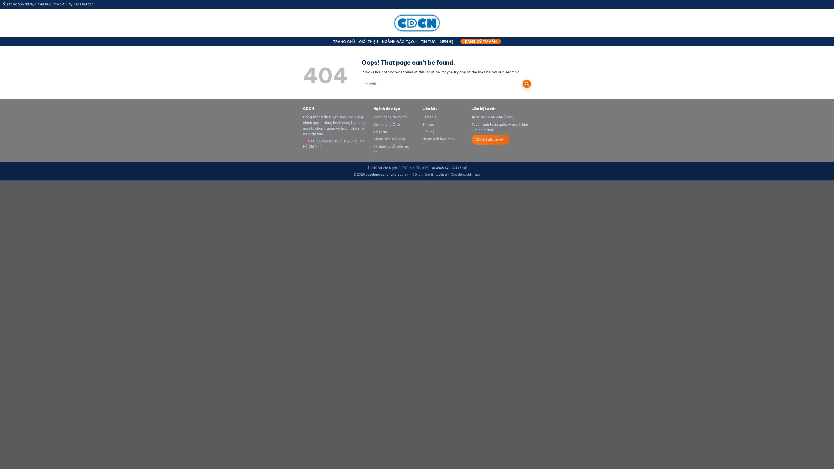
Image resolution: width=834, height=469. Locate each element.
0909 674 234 (490, 117)
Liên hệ (446, 42)
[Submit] (527, 84)
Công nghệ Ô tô (386, 124)
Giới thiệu (368, 42)
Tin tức (428, 42)
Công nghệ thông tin (390, 117)
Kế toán (380, 132)
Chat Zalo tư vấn (490, 139)
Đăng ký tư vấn (481, 41)
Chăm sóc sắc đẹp (389, 139)
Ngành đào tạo (398, 42)
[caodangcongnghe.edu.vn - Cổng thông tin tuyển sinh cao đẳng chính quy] (417, 23)
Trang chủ (344, 42)
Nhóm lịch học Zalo (438, 139)
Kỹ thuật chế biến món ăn (392, 149)
